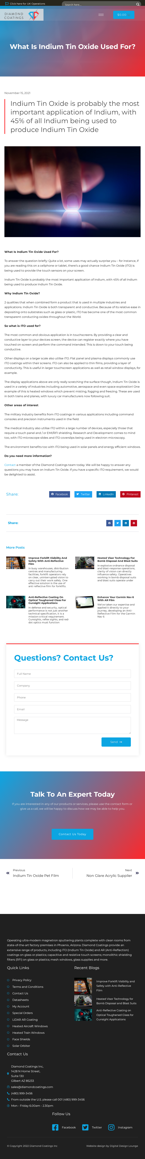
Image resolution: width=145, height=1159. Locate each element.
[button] (59, 494)
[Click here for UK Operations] (6, 3)
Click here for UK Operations (27, 3)
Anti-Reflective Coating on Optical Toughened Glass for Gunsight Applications (47, 600)
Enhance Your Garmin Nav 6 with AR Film (115, 599)
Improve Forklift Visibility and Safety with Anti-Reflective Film (47, 561)
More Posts (15, 547)
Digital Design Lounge (124, 1146)
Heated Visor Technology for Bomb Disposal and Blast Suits (117, 559)
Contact (10, 465)
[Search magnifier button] (138, 4)
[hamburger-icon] (101, 14)
